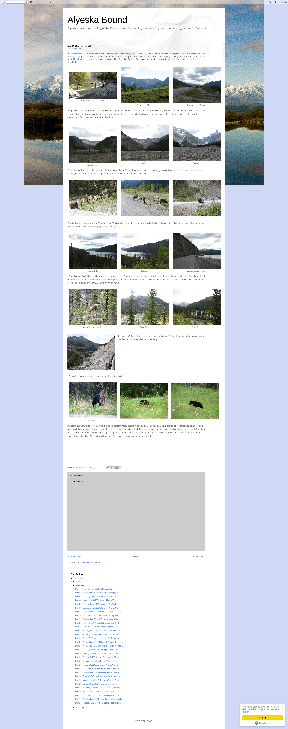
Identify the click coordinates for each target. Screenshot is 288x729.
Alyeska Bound (97, 20)
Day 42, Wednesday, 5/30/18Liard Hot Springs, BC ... (98, 593)
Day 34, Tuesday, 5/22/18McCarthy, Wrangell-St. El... (98, 623)
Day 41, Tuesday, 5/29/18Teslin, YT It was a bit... (96, 596)
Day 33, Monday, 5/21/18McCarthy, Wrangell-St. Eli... (98, 627)
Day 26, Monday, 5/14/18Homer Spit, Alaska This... (97, 653)
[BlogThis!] (110, 467)
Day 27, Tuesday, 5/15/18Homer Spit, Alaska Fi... (96, 649)
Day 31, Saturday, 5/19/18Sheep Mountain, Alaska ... (98, 634)
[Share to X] (113, 467)
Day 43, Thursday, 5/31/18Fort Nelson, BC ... (95, 589)
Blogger (149, 720)
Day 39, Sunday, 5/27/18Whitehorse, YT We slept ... (98, 604)
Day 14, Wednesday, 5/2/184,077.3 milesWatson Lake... (99, 699)
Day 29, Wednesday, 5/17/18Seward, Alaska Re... (97, 642)
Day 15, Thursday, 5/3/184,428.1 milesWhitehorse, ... (98, 695)
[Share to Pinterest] (119, 467)
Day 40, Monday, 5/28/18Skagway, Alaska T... (95, 600)
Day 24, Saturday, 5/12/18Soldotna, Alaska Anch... (97, 661)
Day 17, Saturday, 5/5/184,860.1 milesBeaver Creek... (98, 688)
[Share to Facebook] (116, 467)
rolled (153, 223)
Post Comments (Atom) (90, 562)
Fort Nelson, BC (75, 48)
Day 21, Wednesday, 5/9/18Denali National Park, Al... (98, 672)
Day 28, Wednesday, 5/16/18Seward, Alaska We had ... (99, 646)
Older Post (199, 556)
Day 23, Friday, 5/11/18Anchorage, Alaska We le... (97, 665)
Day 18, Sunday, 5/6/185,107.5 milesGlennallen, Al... (98, 684)
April (78, 708)
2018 (76, 578)
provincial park (138, 279)
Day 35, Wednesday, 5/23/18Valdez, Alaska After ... (97, 619)
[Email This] (108, 467)
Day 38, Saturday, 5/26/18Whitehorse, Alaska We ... (98, 608)
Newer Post (75, 556)
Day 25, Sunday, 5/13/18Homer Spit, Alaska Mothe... (98, 657)
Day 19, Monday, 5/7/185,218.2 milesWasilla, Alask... (98, 680)
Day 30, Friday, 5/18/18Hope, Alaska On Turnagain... (98, 638)
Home (137, 556)
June (78, 582)
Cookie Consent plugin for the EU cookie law (262, 723)
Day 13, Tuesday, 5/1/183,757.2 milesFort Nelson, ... (98, 703)
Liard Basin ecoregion (83, 59)
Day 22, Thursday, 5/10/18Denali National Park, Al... (98, 669)
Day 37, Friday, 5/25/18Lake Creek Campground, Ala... (99, 612)
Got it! (262, 718)
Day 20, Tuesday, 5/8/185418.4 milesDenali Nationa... (98, 676)
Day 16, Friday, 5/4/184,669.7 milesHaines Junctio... (98, 691)
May (78, 585)
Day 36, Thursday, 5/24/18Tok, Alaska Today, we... (97, 615)
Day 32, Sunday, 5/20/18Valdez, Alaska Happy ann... (98, 631)
